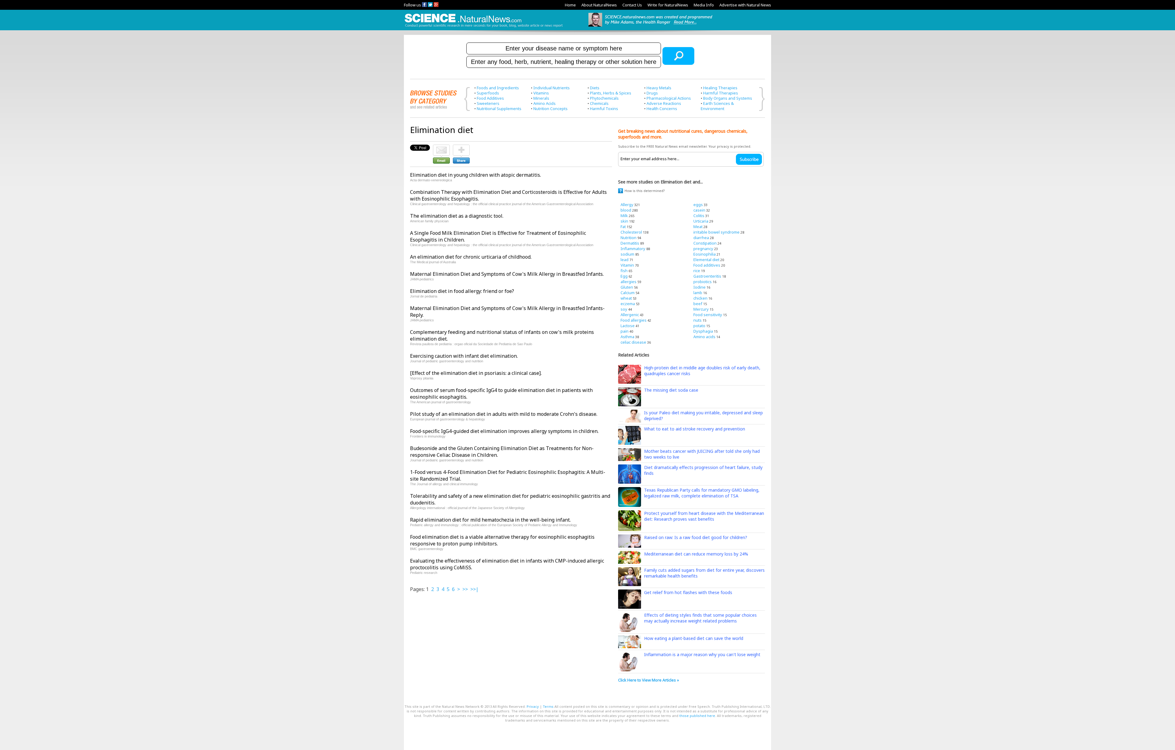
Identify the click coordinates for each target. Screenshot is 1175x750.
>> (465, 589)
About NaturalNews (599, 5)
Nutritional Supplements (499, 108)
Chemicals (599, 103)
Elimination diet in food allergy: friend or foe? (462, 291)
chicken (700, 298)
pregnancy (703, 248)
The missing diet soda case (671, 390)
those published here (697, 715)
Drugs (652, 93)
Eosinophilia (704, 254)
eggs (698, 204)
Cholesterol (631, 232)
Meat (698, 226)
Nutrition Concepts (550, 108)
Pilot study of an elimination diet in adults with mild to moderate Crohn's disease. (503, 414)
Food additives (706, 265)
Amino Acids (544, 103)
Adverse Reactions (664, 103)
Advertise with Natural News (745, 5)
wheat (626, 298)
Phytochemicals (604, 98)
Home (570, 5)
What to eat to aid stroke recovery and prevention (694, 429)
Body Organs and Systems (727, 98)
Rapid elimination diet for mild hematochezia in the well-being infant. (490, 519)
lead (625, 259)
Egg (624, 276)
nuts (697, 320)
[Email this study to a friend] (441, 147)
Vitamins (541, 93)
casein (699, 210)
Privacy (533, 706)
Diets (594, 88)
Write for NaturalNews (667, 5)
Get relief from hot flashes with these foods (688, 592)
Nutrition (628, 237)
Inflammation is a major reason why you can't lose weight (702, 654)
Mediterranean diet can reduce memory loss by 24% (696, 554)
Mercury (701, 309)
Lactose (628, 325)
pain (625, 331)
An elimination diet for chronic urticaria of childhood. (471, 256)
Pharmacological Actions (669, 98)
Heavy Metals (659, 88)
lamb (697, 292)
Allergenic (630, 314)
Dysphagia (703, 331)
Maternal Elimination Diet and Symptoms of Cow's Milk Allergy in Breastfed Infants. (507, 274)
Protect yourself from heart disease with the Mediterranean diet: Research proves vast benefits (704, 516)
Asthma (627, 336)
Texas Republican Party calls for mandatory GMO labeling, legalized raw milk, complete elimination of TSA (701, 493)
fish (624, 270)
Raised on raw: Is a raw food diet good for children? (695, 537)
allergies (628, 281)
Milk (624, 215)
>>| (474, 589)
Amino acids (704, 336)
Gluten (627, 287)
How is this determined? (645, 190)
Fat (623, 226)
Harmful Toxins (604, 108)
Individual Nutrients (551, 88)
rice (696, 270)
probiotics (702, 281)
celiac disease (633, 342)
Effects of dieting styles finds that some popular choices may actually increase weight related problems (700, 618)
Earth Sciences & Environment (717, 106)
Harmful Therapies (720, 93)
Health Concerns (662, 108)
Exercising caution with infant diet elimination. (464, 356)
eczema (628, 303)
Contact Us (632, 5)
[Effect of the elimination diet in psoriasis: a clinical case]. (476, 373)
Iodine (699, 287)
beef (697, 303)
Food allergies (634, 320)
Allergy (627, 204)
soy (624, 309)
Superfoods (488, 93)
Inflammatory (633, 248)
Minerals (541, 98)
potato (699, 325)
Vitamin (627, 265)
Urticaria (700, 221)
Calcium (628, 292)
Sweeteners (488, 103)
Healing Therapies (720, 88)
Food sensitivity (707, 314)
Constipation (705, 243)
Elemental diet (706, 259)
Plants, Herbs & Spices (610, 93)
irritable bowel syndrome (716, 232)
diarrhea (701, 237)
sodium (627, 254)
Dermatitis (630, 243)
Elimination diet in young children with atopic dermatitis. (475, 175)
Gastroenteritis (707, 276)
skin (624, 221)
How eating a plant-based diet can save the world (693, 638)
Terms (548, 706)
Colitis (698, 215)
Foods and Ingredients (498, 88)
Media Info (704, 5)
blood (626, 210)
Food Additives (490, 98)
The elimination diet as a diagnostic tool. (456, 215)
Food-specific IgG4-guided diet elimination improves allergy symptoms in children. (504, 431)
